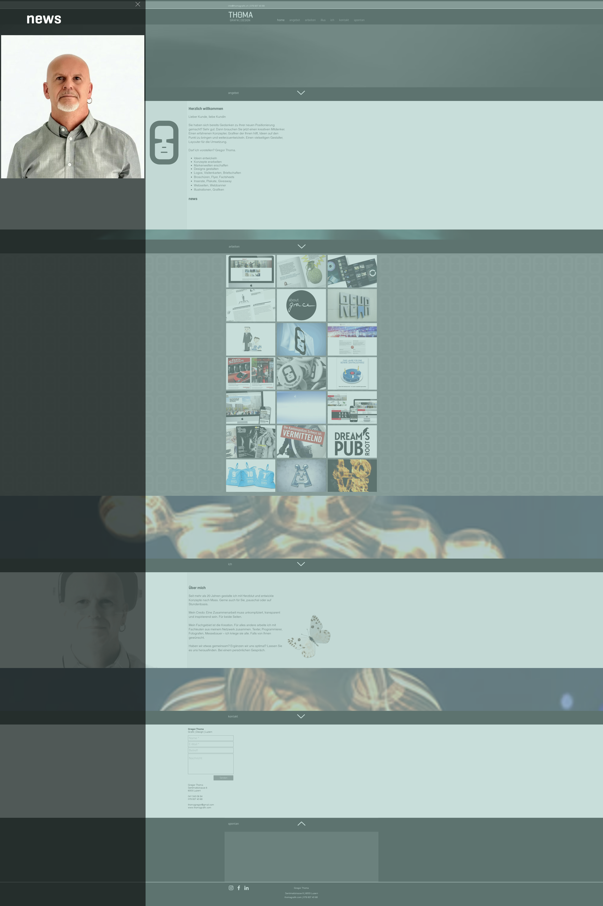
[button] (137, 4)
